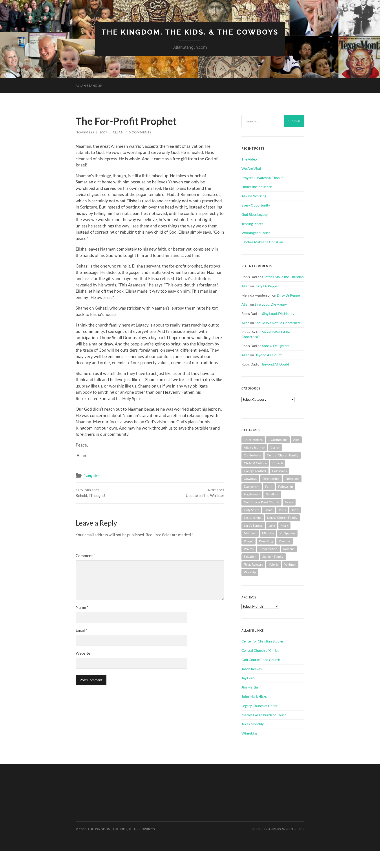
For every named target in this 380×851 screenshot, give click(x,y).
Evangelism (92, 476)
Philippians (287, 533)
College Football (255, 471)
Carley (275, 447)
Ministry (268, 533)
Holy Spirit (251, 510)
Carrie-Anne (252, 455)
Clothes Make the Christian (262, 242)
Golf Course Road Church (261, 502)
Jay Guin (248, 678)
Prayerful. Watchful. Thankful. (263, 177)
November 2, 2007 (91, 132)
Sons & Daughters (275, 345)
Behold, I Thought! (90, 493)
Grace (289, 502)
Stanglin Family (272, 556)
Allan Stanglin (89, 85)
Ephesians (292, 478)
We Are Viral (251, 168)
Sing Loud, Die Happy (271, 304)
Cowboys (250, 478)
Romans (288, 549)
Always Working (253, 196)
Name (82, 607)
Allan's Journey (254, 447)
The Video (249, 159)
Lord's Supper (253, 525)
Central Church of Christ (260, 650)
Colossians (279, 471)
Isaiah (268, 510)
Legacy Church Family (282, 517)
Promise (284, 541)
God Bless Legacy (254, 214)
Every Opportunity (255, 205)
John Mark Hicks (254, 696)
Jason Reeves (251, 669)
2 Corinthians (278, 439)
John (295, 510)
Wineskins (249, 733)
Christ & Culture (255, 463)
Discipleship (271, 478)
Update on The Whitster (205, 493)
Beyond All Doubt (268, 355)
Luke (272, 525)
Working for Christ (255, 233)
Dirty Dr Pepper (267, 286)
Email (82, 630)
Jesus (282, 510)
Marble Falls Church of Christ (263, 715)
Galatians (272, 494)
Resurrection (268, 549)
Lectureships (252, 517)
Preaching (266, 541)
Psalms (249, 549)
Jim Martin (249, 687)
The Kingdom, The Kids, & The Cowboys (190, 32)
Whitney (290, 564)
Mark (284, 525)
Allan (118, 132)
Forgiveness (252, 494)
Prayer (248, 541)
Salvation (250, 556)
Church (277, 463)
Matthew (250, 533)
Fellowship (285, 486)
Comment (85, 555)
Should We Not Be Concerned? (278, 323)
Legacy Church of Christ (259, 705)
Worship (250, 572)
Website (83, 653)
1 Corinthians (253, 439)
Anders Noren (280, 829)
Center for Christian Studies (262, 641)
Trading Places (252, 224)
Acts (296, 439)
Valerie (273, 564)
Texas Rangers (253, 564)
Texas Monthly (252, 724)
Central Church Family (282, 455)
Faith (268, 486)
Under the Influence (256, 187)
